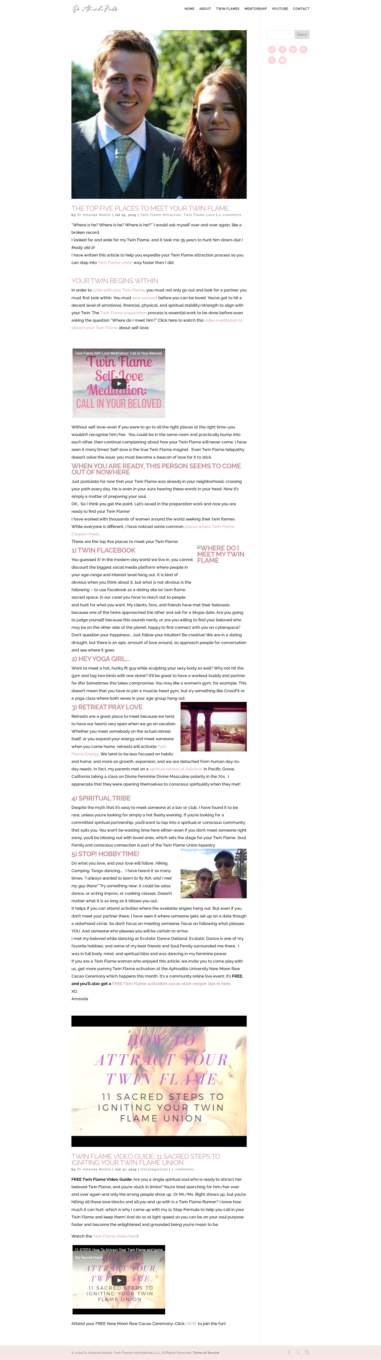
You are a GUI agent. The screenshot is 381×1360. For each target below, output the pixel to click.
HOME (189, 9)
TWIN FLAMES (228, 9)
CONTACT (301, 9)
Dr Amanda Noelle (94, 215)
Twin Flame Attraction (160, 215)
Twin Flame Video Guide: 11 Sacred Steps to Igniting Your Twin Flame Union (145, 1159)
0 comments (230, 215)
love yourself (145, 297)
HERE (191, 1323)
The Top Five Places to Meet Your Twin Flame (150, 208)
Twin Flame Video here (115, 1236)
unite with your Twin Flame (119, 290)
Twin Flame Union (115, 262)
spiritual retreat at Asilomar (176, 768)
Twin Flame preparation (123, 312)
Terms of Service (206, 1353)
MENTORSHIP (256, 9)
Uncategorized (154, 1169)
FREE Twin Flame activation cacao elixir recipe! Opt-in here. (171, 983)
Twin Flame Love (199, 215)
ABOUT (205, 9)
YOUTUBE (280, 9)
